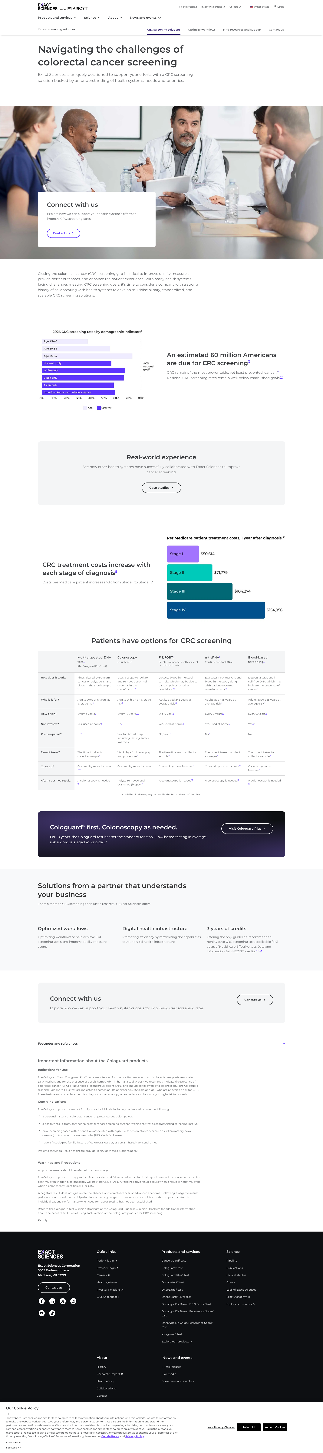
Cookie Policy (110, 1436)
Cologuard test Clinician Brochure (76, 1209)
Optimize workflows (202, 29)
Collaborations (106, 1388)
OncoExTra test (172, 1289)
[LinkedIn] (52, 1303)
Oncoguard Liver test (176, 1297)
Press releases (172, 1366)
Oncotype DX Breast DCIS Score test (186, 1304)
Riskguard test (172, 1334)
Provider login (106, 1268)
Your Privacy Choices (221, 1427)
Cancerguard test (174, 1260)
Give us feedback (108, 1297)
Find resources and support (242, 29)
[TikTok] (52, 1315)
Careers (233, 6)
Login (280, 6)
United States (261, 6)
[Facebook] (42, 1303)
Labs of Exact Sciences (241, 1289)
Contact (102, 1395)
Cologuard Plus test (175, 1275)
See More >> (13, 1442)
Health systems (188, 6)
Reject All (248, 1427)
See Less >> (13, 1447)
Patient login (105, 1260)
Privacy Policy (134, 1436)
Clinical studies (236, 1275)
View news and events (177, 1381)
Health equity (105, 1381)
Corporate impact (108, 1374)
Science (90, 17)
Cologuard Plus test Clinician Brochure (134, 1209)
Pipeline (231, 1260)
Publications (234, 1268)
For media (169, 1374)
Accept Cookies (275, 1427)
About (113, 17)
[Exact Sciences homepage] (63, 6)
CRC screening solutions (163, 29)
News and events (143, 17)
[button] (161, 1043)
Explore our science (239, 1304)
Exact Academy (236, 1297)
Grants (230, 1282)
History (101, 1366)
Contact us (276, 29)
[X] (63, 1303)
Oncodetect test (173, 1282)
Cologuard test (172, 1268)
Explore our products (175, 1341)
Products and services (55, 17)
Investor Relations (211, 6)
